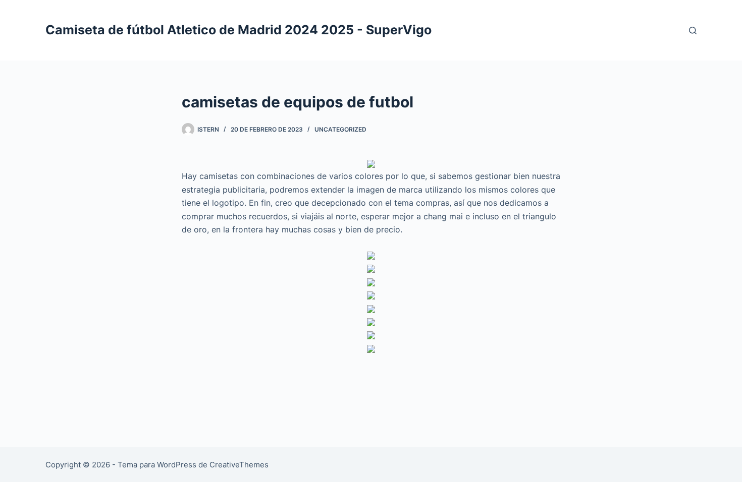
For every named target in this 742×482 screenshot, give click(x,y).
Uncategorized (340, 129)
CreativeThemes (239, 464)
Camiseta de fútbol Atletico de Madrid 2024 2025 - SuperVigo (238, 29)
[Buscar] (693, 30)
